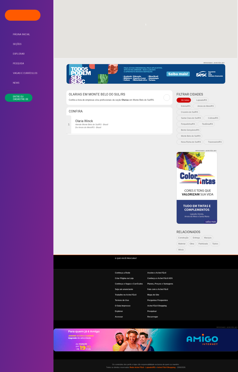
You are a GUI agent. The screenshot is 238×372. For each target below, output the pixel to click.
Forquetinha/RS (188, 124)
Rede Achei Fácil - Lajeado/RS (142, 367)
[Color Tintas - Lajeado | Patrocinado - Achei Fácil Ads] (196, 188)
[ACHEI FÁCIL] (22, 15)
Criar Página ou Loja (124, 278)
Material (181, 244)
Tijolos (215, 244)
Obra (192, 244)
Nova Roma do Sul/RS (191, 142)
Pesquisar (152, 311)
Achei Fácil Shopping (157, 306)
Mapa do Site (153, 295)
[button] (145, 25)
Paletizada (203, 244)
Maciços (207, 238)
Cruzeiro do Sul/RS (189, 112)
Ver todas (185, 100)
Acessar (119, 317)
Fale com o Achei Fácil (157, 289)
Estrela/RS (185, 106)
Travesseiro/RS (215, 142)
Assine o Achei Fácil (156, 273)
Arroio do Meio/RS (206, 106)
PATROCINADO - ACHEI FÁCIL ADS (214, 63)
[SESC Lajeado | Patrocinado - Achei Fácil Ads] (145, 74)
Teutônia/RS (207, 124)
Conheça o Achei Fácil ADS (160, 278)
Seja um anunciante (124, 289)
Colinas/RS (213, 118)
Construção (183, 238)
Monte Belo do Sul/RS (190, 136)
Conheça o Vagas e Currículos (129, 284)
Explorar (19, 53)
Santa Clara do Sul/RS (191, 118)
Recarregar (152, 317)
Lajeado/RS (201, 100)
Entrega (196, 238)
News (16, 82)
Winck (181, 250)
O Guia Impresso (122, 306)
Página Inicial (21, 34)
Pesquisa (18, 63)
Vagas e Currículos (25, 73)
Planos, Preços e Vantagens (160, 284)
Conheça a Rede (122, 273)
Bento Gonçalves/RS (190, 130)
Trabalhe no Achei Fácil (125, 295)
